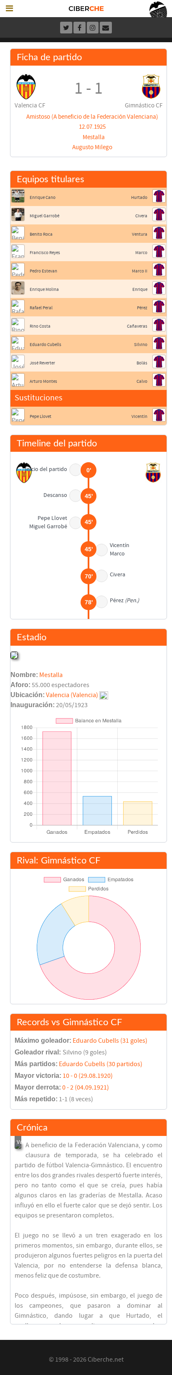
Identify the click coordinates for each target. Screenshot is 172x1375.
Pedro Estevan (43, 271)
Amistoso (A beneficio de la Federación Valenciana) (92, 116)
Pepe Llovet (40, 416)
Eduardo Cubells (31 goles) (110, 1040)
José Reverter (42, 363)
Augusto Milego (92, 147)
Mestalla (94, 137)
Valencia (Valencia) (72, 695)
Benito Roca (41, 234)
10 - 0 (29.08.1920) (88, 1076)
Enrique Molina (44, 289)
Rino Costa (40, 326)
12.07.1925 (92, 126)
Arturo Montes (43, 381)
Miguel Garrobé (44, 216)
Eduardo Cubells (45, 344)
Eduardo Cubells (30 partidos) (100, 1064)
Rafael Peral (41, 308)
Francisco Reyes (45, 252)
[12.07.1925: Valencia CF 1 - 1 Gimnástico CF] (18, 1145)
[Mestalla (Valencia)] (14, 655)
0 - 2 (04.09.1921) (85, 1087)
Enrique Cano (43, 197)
